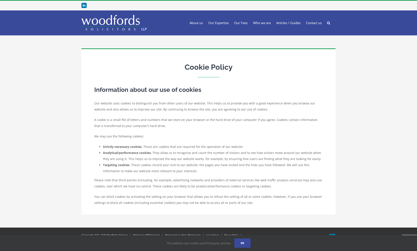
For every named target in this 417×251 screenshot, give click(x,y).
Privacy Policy (231, 234)
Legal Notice (212, 234)
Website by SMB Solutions (146, 234)
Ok (242, 243)
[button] (328, 22)
